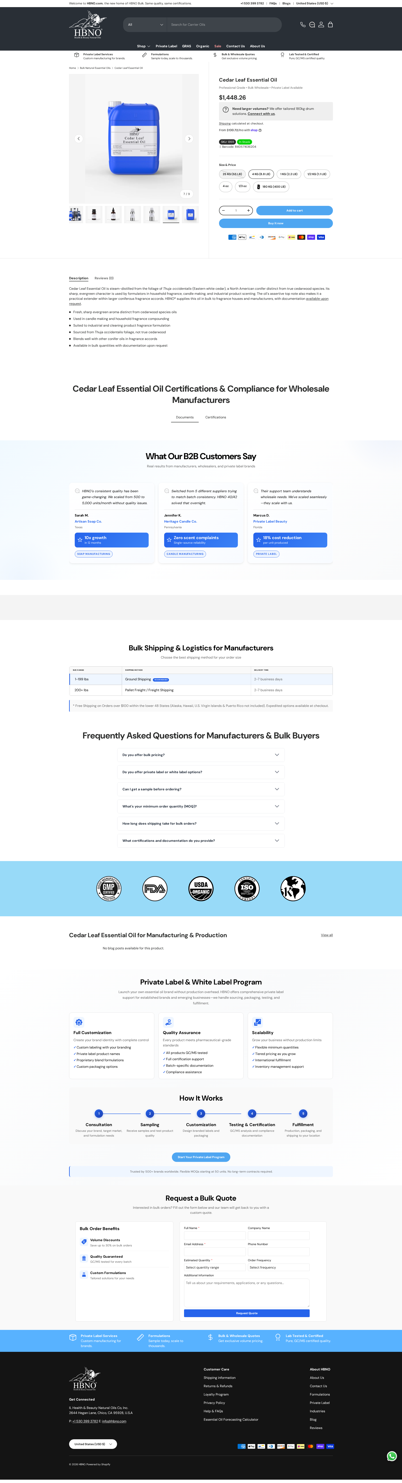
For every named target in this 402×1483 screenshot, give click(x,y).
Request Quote (247, 1313)
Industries (317, 1411)
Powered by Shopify (98, 1464)
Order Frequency (259, 1260)
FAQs (273, 3)
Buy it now (275, 223)
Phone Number (258, 1244)
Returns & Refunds (218, 1386)
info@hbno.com (114, 1421)
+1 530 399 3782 (252, 3)
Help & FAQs (213, 1411)
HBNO (82, 1464)
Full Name (192, 1228)
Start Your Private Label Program (201, 1157)
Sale (217, 46)
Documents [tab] (185, 417)
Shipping (225, 123)
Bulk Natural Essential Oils (95, 68)
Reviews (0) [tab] (104, 278)
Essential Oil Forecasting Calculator (231, 1419)
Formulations (320, 1394)
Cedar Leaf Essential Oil (129, 68)
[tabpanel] (201, 317)
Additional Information (199, 1275)
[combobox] (202, 24)
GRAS (186, 46)
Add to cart (294, 210)
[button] (330, 24)
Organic (202, 46)
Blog (313, 1419)
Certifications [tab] (215, 417)
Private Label (166, 46)
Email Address (195, 1244)
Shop (141, 46)
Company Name (259, 1228)
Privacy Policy (214, 1403)
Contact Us (235, 46)
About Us (257, 46)
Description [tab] (78, 278)
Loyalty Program (216, 1394)
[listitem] (201, 755)
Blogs (286, 3)
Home (72, 68)
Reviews (316, 1428)
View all (327, 935)
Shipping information (220, 1377)
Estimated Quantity (198, 1260)
